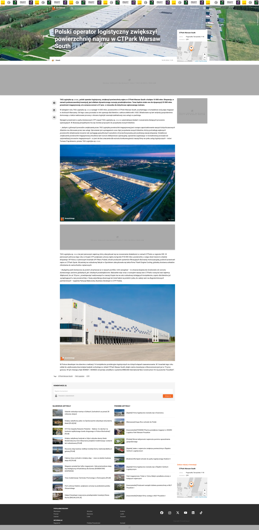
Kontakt (122, 523)
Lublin (122, 514)
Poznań (56, 514)
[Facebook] (161, 513)
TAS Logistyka (79, 376)
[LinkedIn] (193, 513)
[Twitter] (177, 513)
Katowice (90, 514)
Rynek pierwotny (161, 8)
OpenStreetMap (203, 61)
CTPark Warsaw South (187, 33)
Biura (173, 8)
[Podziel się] (55, 103)
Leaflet (196, 61)
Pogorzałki (189, 36)
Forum (182, 8)
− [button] (204, 57)
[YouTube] (185, 513)
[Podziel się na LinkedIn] (54, 110)
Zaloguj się (168, 396)
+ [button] (204, 54)
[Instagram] (169, 513)
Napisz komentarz (61, 391)
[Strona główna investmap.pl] (59, 8)
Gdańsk (56, 516)
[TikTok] (201, 513)
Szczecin (123, 516)
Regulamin (57, 523)
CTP (187, 39)
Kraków (122, 511)
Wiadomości (194, 8)
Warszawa (57, 511)
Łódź (88, 516)
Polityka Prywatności (93, 523)
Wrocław (89, 511)
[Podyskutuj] (55, 117)
